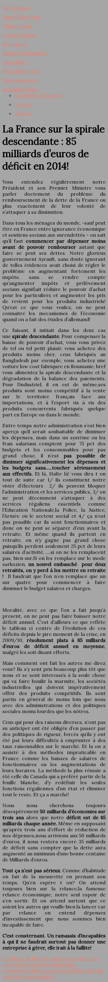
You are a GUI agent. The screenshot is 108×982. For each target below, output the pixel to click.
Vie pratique (16, 8)
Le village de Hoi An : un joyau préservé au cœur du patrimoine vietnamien (50, 961)
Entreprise (14, 44)
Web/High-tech (20, 71)
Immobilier (15, 62)
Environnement (20, 80)
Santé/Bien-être (21, 17)
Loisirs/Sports (19, 35)
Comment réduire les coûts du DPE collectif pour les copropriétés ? (52, 974)
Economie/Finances (37, 95)
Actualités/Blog (20, 89)
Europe (22, 104)
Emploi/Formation (24, 53)
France (22, 113)
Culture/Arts (17, 26)
